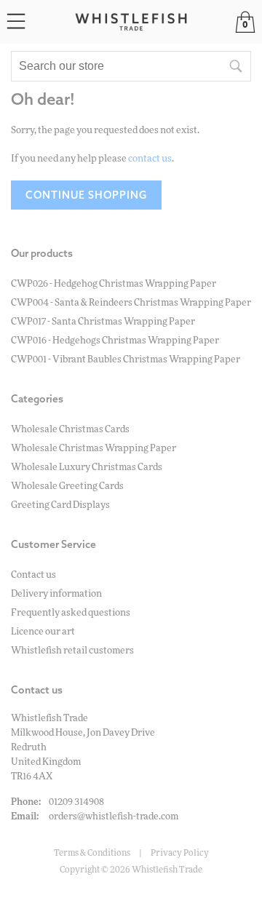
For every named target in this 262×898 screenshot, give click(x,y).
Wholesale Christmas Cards (70, 429)
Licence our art (43, 632)
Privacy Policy (180, 853)
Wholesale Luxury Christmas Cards (86, 467)
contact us (150, 159)
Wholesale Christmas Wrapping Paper (93, 448)
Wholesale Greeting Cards (67, 486)
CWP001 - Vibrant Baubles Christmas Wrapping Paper (125, 360)
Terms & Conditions (92, 853)
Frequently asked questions (70, 613)
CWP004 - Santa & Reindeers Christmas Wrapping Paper (131, 303)
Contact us (33, 575)
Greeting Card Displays (60, 505)
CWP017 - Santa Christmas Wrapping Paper (103, 322)
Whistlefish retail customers (72, 651)
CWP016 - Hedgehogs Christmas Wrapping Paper (115, 341)
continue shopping (86, 195)
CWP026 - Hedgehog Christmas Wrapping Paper (113, 284)
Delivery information (56, 594)
